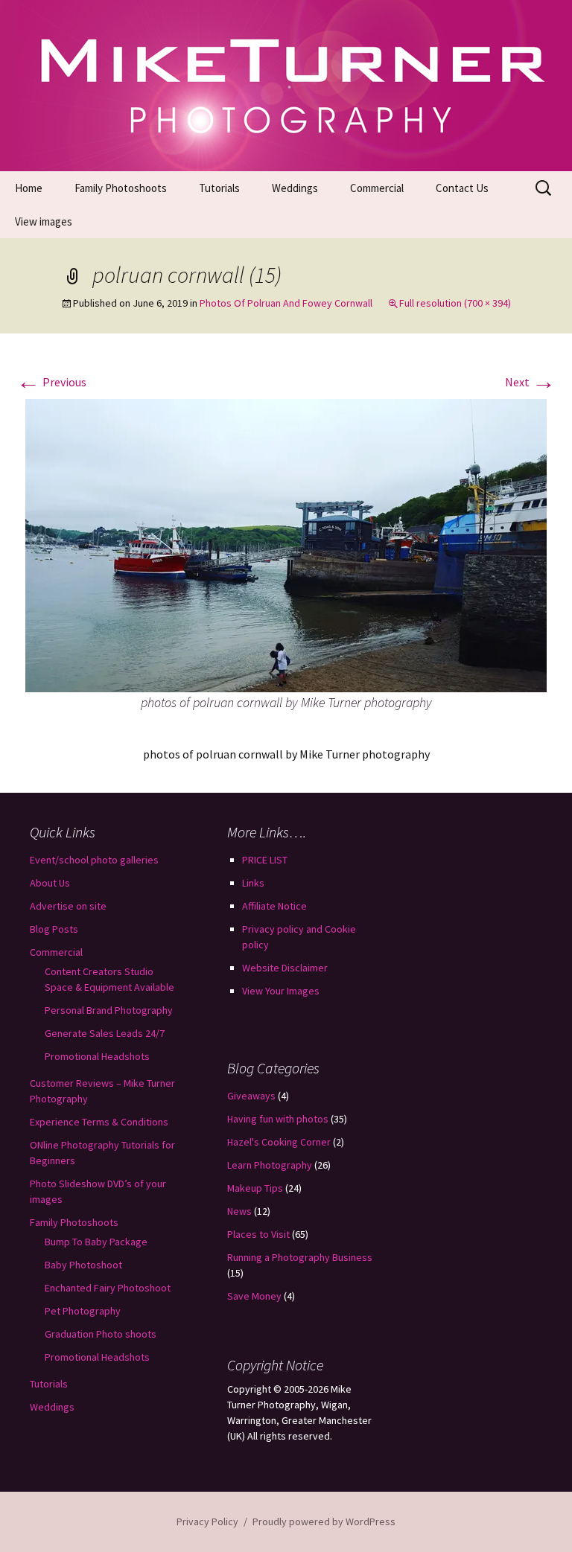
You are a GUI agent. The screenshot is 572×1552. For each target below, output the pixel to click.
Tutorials (219, 188)
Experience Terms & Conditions (99, 1121)
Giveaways (251, 1095)
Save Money (254, 1296)
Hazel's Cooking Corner (279, 1142)
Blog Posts (54, 929)
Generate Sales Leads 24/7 (105, 1033)
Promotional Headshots (97, 1056)
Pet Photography (83, 1311)
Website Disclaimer (285, 967)
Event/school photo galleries (94, 859)
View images (43, 221)
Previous (51, 381)
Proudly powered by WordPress (323, 1521)
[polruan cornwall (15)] (286, 544)
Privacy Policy (207, 1521)
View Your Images (281, 990)
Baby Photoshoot (83, 1264)
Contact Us (462, 188)
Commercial (377, 188)
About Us (50, 883)
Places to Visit (258, 1234)
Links (253, 883)
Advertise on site (68, 906)
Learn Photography (269, 1165)
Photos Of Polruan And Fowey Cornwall (286, 303)
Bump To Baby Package (96, 1241)
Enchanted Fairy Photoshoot (108, 1287)
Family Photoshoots (120, 188)
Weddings (295, 188)
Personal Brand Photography (109, 1010)
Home (28, 188)
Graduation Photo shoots (100, 1334)
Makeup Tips (255, 1188)
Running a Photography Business (299, 1257)
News (239, 1211)
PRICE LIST (264, 859)
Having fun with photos (277, 1118)
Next (530, 381)
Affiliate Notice (274, 906)
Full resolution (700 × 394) (455, 303)
